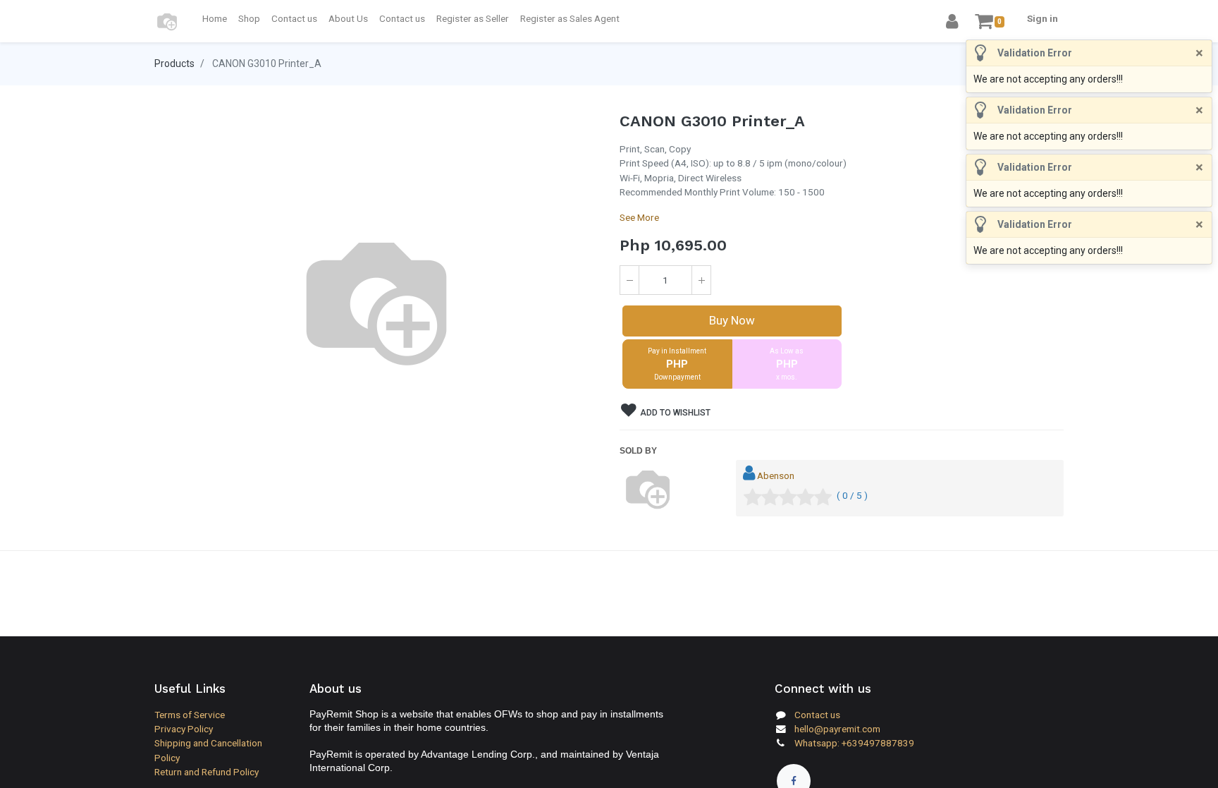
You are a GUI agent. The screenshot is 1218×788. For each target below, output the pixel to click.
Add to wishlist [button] (674, 413)
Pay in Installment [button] (677, 364)
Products (174, 63)
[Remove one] (629, 280)
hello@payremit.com (837, 728)
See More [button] (639, 217)
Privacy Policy (183, 728)
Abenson (775, 475)
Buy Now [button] (732, 320)
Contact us (817, 714)
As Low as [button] (787, 364)
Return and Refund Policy (206, 771)
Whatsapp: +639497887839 (854, 742)
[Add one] (701, 280)
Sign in (1042, 18)
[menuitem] (215, 18)
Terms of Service (189, 714)
